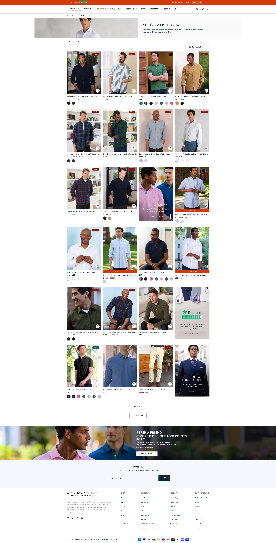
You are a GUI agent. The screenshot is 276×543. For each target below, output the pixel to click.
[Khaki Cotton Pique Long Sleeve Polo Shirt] (156, 308)
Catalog (109, 539)
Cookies (172, 506)
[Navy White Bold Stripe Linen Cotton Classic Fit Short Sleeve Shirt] (120, 72)
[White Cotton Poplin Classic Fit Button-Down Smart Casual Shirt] (192, 248)
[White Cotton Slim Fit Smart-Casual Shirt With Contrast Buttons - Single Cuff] (84, 248)
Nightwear (124, 506)
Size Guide (198, 523)
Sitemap (197, 528)
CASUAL (144, 9)
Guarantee (198, 511)
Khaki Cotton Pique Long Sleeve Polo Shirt (153, 332)
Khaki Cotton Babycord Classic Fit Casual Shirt (82, 332)
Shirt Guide (124, 523)
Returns (197, 506)
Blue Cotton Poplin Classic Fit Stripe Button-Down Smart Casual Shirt (119, 275)
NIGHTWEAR (153, 9)
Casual (123, 502)
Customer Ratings (175, 511)
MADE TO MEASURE (131, 9)
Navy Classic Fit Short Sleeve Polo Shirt (152, 272)
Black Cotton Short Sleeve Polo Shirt (79, 390)
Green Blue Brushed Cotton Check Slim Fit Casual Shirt (119, 154)
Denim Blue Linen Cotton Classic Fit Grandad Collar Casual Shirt (154, 154)
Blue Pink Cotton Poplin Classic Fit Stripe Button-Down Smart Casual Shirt (191, 215)
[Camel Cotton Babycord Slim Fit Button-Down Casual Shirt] (192, 72)
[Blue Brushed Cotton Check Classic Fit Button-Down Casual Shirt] (84, 130)
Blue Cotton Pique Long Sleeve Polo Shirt (116, 390)
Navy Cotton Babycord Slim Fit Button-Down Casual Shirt (118, 212)
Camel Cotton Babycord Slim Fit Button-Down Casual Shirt (190, 97)
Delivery (197, 502)
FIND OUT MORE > (156, 216)
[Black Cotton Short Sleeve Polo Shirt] (84, 366)
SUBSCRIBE (164, 478)
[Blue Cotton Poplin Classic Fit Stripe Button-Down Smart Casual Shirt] (120, 248)
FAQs (196, 515)
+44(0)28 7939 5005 (184, 2)
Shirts (123, 498)
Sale (122, 515)
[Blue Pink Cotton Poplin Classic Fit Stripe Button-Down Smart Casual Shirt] (192, 188)
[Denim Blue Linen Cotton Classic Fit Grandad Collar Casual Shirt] (156, 130)
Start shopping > (192, 334)
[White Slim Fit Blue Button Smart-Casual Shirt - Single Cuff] (192, 130)
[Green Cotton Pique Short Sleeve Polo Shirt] (156, 72)
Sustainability (145, 515)
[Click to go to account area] (203, 9)
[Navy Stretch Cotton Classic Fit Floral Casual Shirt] (120, 308)
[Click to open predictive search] (197, 9)
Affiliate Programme (147, 523)
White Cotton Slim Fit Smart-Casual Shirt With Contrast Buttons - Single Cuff (82, 272)
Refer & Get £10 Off (176, 519)
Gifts (122, 519)
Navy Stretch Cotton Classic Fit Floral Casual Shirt (119, 332)
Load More (138, 415)
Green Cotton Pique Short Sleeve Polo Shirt (153, 96)
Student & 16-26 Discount (149, 528)
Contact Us (198, 519)
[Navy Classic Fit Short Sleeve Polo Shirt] (156, 248)
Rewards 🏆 (173, 523)
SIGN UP (192, 391)
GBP (197, 2)
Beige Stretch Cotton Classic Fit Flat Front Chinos (155, 390)
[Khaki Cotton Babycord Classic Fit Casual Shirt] (84, 308)
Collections (75, 16)
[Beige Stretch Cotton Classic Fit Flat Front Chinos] (156, 366)
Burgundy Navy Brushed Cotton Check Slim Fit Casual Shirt (82, 212)
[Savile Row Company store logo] (80, 9)
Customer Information (202, 498)
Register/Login (174, 498)
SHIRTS (112, 9)
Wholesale (144, 511)
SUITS (120, 9)
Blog (142, 506)
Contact (116, 539)
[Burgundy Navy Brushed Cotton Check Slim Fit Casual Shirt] (84, 188)
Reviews (143, 519)
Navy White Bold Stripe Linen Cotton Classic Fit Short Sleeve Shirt (119, 97)
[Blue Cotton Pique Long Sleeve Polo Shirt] (120, 366)
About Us (144, 498)
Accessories (125, 511)
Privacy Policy (174, 502)
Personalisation (175, 515)
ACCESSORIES (165, 9)
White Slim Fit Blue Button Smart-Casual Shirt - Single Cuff (191, 154)
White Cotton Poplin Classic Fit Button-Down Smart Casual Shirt (190, 275)
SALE (174, 9)
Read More (167, 32)
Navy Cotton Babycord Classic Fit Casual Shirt (82, 96)
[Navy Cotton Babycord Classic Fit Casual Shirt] (84, 72)
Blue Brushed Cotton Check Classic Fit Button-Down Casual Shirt (82, 154)
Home (104, 539)
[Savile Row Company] (82, 494)
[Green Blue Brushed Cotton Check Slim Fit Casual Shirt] (120, 130)
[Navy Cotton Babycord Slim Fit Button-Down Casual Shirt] (120, 188)
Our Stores (144, 502)
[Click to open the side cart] (208, 9)
